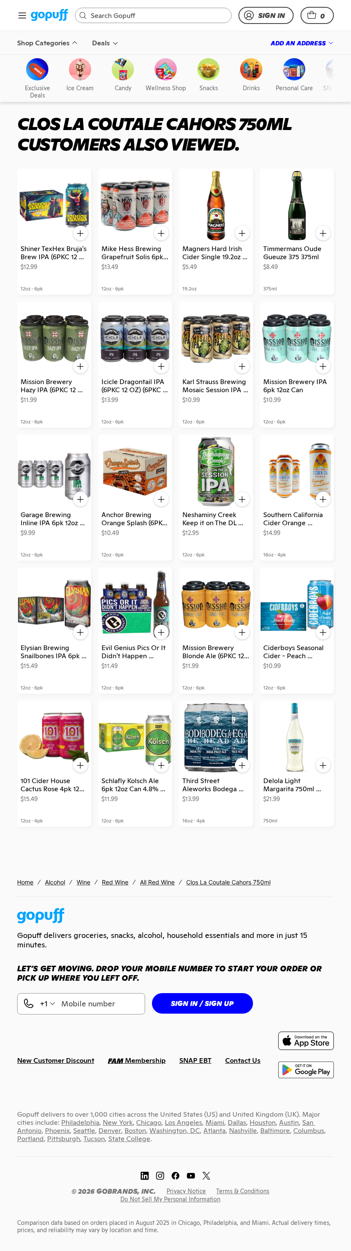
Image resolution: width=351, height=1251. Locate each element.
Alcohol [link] (55, 882)
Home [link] (25, 882)
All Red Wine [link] (157, 882)
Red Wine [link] (115, 882)
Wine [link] (83, 882)
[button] (317, 15)
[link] (49, 15)
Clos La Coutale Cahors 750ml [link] (228, 882)
